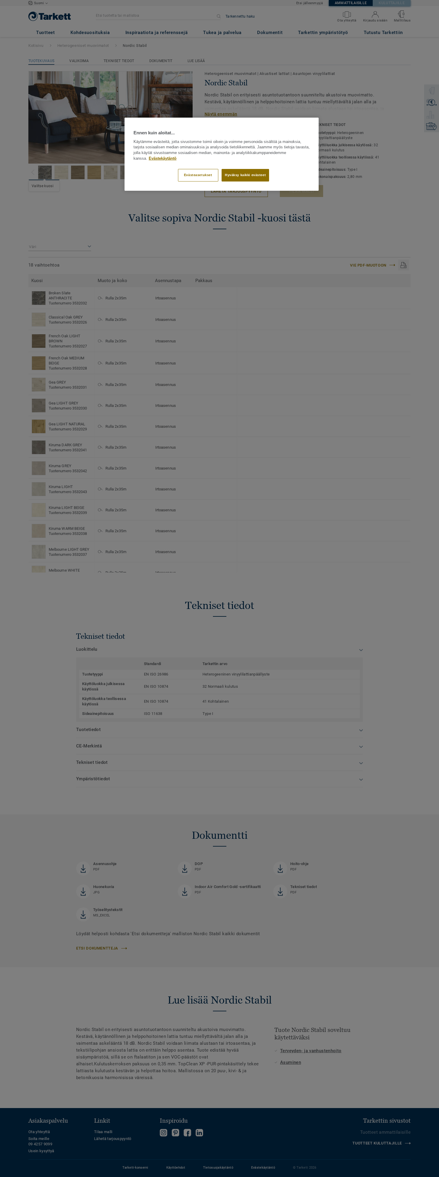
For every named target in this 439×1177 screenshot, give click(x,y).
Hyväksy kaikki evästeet (245, 175)
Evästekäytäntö (162, 158)
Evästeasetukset (198, 175)
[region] (222, 154)
